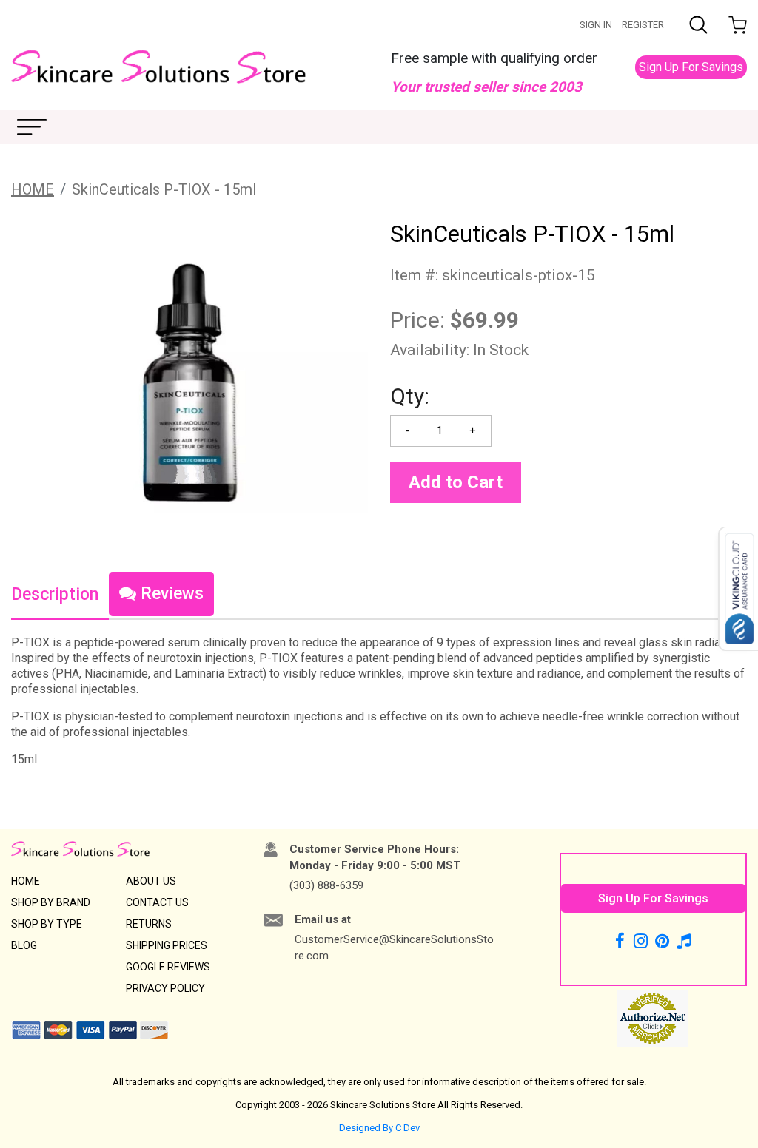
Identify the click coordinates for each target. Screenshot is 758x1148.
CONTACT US (157, 902)
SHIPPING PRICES (166, 945)
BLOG (24, 945)
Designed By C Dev (379, 1127)
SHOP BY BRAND (50, 902)
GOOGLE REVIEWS (168, 967)
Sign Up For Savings (691, 67)
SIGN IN (596, 24)
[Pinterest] (662, 941)
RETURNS (149, 924)
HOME (32, 189)
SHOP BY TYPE (46, 924)
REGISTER (643, 24)
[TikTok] (684, 941)
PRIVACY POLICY (165, 988)
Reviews (170, 594)
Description (54, 594)
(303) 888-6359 (326, 885)
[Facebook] (622, 941)
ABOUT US (151, 881)
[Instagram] (641, 941)
